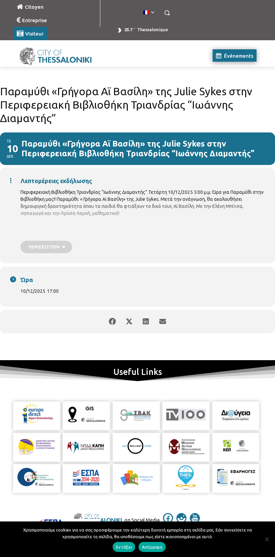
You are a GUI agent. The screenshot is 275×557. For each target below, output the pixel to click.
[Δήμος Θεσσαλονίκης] (59, 55)
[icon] (168, 521)
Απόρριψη (152, 547)
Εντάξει (124, 547)
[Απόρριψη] (266, 539)
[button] (167, 13)
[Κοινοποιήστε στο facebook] (112, 321)
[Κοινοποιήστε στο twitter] (129, 321)
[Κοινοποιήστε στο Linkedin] (146, 321)
